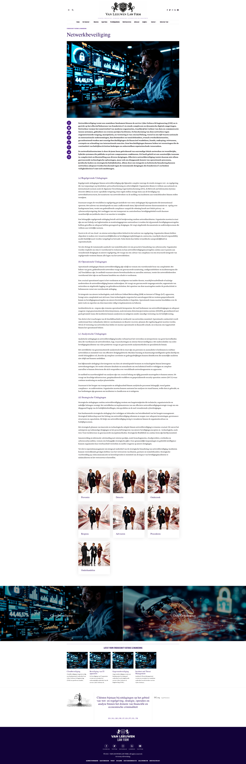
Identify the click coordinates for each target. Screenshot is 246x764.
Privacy (113, 761)
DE (117, 718)
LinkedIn (132, 749)
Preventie (85, 497)
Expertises (104, 22)
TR (137, 718)
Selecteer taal (164, 22)
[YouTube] (178, 10)
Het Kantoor (86, 22)
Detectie (119, 497)
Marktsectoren (127, 22)
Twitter (114, 749)
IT (123, 718)
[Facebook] (167, 10)
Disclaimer (119, 761)
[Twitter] (170, 10)
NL (113, 718)
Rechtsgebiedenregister (130, 761)
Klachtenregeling (104, 761)
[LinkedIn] (175, 10)
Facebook (106, 749)
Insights (144, 22)
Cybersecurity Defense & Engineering (76, 28)
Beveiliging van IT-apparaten (97, 672)
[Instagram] (172, 10)
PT (130, 718)
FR (120, 718)
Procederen (155, 533)
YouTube (140, 749)
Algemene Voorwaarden (92, 761)
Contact (153, 22)
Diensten (96, 22)
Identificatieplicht (155, 761)
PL (133, 718)
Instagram (123, 749)
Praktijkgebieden (115, 22)
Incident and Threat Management (143, 672)
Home (78, 22)
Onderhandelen (88, 570)
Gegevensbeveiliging (121, 671)
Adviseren (120, 533)
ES (127, 718)
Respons (85, 533)
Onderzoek (155, 497)
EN (109, 718)
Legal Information (143, 761)
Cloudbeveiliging (73, 671)
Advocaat (136, 22)
